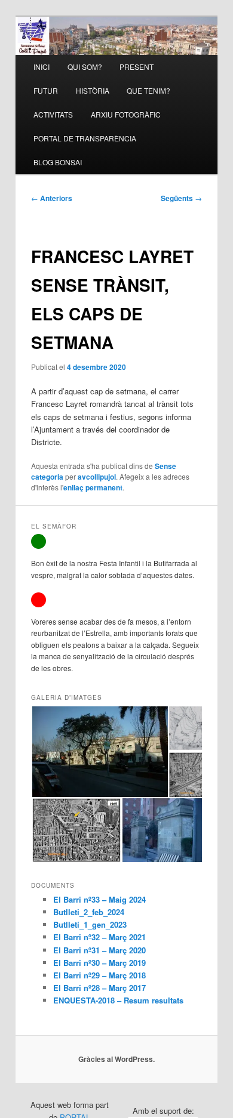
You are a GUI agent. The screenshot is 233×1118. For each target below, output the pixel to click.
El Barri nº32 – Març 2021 (99, 937)
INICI (41, 66)
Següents (181, 198)
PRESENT (136, 66)
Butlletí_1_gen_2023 (90, 924)
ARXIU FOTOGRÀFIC (126, 114)
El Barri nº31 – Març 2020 (99, 950)
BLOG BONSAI (57, 162)
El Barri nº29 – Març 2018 (99, 975)
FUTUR (45, 90)
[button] (99, 751)
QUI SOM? (85, 66)
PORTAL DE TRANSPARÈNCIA (84, 138)
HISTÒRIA (92, 90)
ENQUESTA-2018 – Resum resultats (118, 1000)
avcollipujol (97, 476)
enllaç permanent (92, 487)
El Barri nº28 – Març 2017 (99, 987)
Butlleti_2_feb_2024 (88, 912)
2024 (137, 899)
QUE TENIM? (148, 90)
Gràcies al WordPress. (116, 1059)
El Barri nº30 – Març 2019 (99, 962)
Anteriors (51, 198)
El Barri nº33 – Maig (91, 899)
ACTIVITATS (53, 114)
